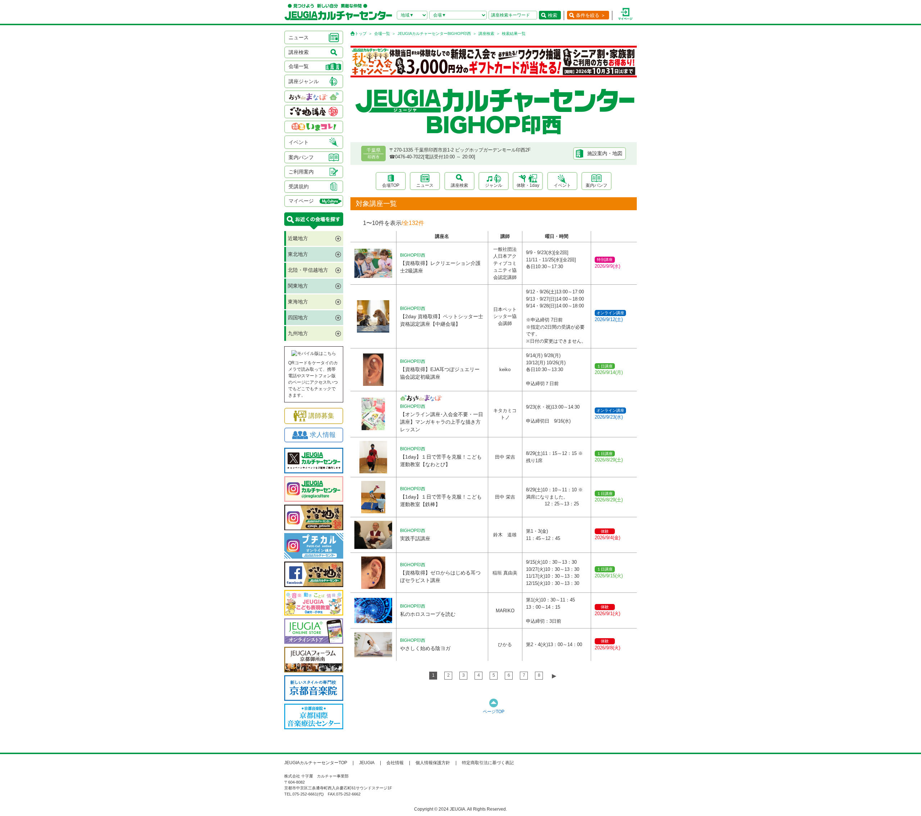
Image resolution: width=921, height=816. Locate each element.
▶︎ (554, 676)
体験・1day (528, 185)
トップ (361, 33)
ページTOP (493, 711)
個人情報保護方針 (433, 762)
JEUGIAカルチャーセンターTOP (315, 762)
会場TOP (390, 185)
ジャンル (493, 185)
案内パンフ (596, 185)
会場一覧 (382, 33)
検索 (552, 15)
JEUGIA (367, 762)
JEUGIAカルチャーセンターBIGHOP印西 (434, 33)
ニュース (425, 185)
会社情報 (395, 762)
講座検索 (486, 33)
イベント (562, 185)
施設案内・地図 (604, 153)
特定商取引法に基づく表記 (488, 762)
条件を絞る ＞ (590, 15)
